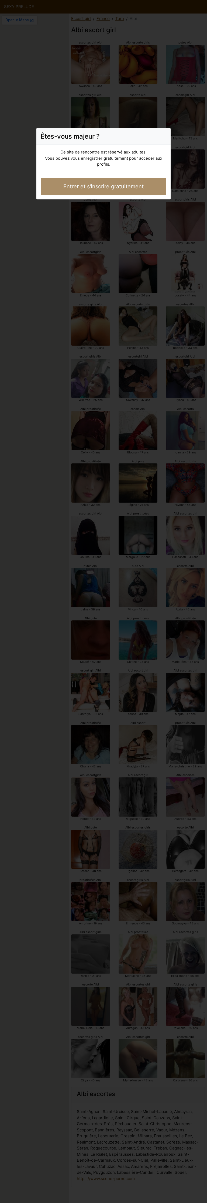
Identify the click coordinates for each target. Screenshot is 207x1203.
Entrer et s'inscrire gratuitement (103, 186)
